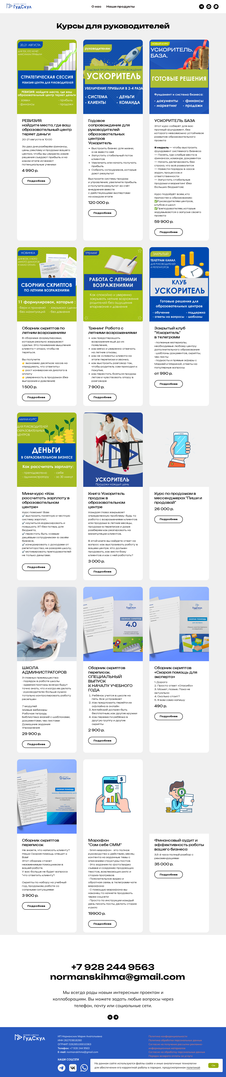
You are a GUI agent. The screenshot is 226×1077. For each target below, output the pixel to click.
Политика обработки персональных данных (175, 1040)
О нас (96, 6)
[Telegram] (201, 6)
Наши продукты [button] (120, 6)
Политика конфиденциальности (168, 1036)
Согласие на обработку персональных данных (177, 1052)
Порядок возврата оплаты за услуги (171, 1056)
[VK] (208, 6)
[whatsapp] (216, 6)
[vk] (110, 1017)
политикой (193, 1067)
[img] (30, 1037)
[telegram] (115, 1017)
